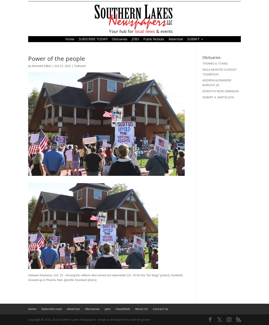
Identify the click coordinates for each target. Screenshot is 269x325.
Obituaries (119, 39)
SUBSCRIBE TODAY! (93, 39)
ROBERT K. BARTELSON (218, 97)
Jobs (107, 309)
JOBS (135, 39)
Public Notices (153, 39)
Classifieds (123, 309)
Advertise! (176, 39)
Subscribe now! (51, 309)
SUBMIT (193, 39)
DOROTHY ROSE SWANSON (220, 91)
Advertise (73, 309)
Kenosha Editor (41, 66)
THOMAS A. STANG (214, 63)
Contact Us (160, 309)
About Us (141, 309)
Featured (79, 66)
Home (69, 39)
